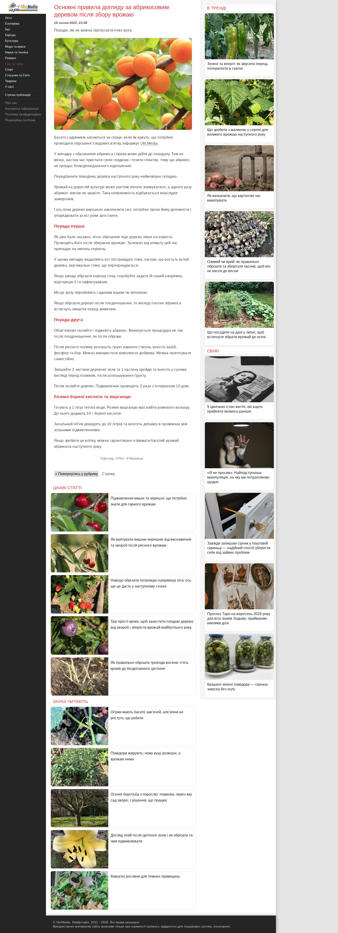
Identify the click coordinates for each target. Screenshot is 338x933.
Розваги (10, 58)
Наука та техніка (16, 52)
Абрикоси (136, 458)
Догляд (108, 458)
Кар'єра (10, 35)
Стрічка (108, 474)
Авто (8, 18)
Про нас (11, 103)
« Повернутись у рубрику (76, 474)
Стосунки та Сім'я (17, 75)
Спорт (9, 69)
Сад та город (14, 64)
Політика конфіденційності (25, 114)
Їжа (7, 29)
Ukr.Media (149, 143)
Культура (11, 41)
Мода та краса (15, 46)
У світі (9, 86)
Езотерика (12, 23)
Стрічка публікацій (17, 95)
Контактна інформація (22, 108)
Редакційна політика (20, 120)
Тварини (10, 81)
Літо (121, 458)
